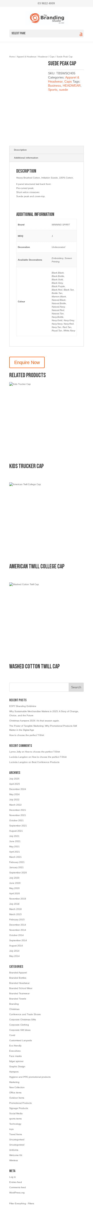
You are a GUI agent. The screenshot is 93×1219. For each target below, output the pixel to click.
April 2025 (14, 784)
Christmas (14, 1009)
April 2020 (14, 893)
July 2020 (14, 878)
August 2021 (16, 831)
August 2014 (16, 945)
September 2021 (18, 825)
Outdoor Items (16, 1098)
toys (11, 1129)
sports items (15, 1118)
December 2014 (17, 924)
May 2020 (14, 888)
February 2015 (17, 919)
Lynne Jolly (15, 751)
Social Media (16, 1113)
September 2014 (18, 940)
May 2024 (14, 794)
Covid (12, 1035)
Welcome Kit (15, 1155)
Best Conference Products (45, 762)
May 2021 (14, 846)
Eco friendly (15, 1045)
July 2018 (14, 904)
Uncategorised (16, 1139)
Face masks (15, 1056)
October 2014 (16, 935)
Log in (12, 1177)
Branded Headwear (19, 983)
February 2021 (17, 862)
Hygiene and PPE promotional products (30, 1077)
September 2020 (18, 872)
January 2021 (16, 867)
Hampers (14, 1071)
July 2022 (14, 799)
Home (12, 57)
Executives (15, 1051)
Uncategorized (16, 1144)
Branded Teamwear (19, 993)
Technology (15, 1124)
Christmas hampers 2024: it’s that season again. (34, 720)
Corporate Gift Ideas (19, 1030)
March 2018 (15, 909)
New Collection (17, 1087)
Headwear (43, 57)
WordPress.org (17, 1192)
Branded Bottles (17, 978)
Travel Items (15, 1134)
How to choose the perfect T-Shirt (26, 735)
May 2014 (14, 956)
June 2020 (15, 883)
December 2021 (17, 810)
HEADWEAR (72, 85)
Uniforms (13, 1150)
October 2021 (16, 820)
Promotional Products (20, 1103)
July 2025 (14, 778)
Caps (52, 57)
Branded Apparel (18, 972)
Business (54, 85)
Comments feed (17, 1187)
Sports (52, 89)
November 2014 (17, 930)
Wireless (13, 1160)
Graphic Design (17, 1066)
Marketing (14, 1082)
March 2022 (15, 805)
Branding (14, 1004)
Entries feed (15, 1182)
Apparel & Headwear (26, 57)
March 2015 (15, 914)
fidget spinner (16, 1061)
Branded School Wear (20, 988)
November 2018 (17, 898)
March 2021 (15, 857)
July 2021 (14, 836)
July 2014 (14, 951)
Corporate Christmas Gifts (22, 1019)
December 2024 (17, 789)
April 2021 (14, 851)
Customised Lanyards (20, 1040)
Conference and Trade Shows (25, 1014)
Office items (15, 1092)
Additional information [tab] (26, 157)
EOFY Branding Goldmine (22, 706)
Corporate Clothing (19, 1025)
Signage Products (18, 1108)
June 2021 (15, 841)
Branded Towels (17, 998)
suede (63, 89)
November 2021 (17, 815)
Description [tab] (20, 150)
